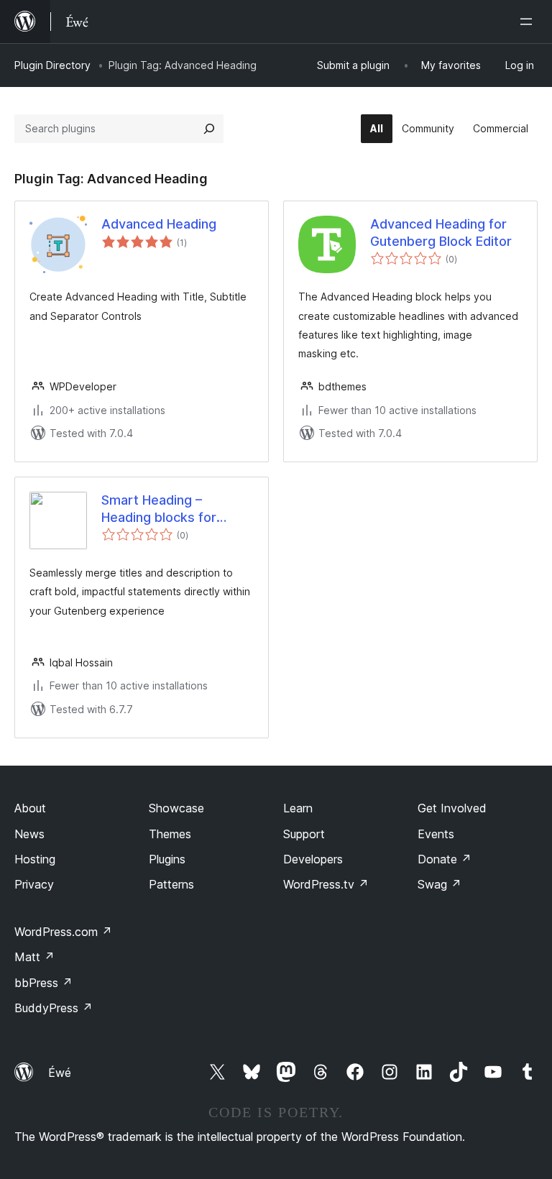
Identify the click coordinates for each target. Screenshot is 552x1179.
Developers (313, 859)
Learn (298, 808)
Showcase (176, 808)
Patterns (171, 884)
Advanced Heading (158, 223)
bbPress (43, 983)
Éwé (59, 1072)
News (29, 834)
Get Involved (452, 808)
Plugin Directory (52, 65)
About (30, 808)
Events (436, 834)
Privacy (34, 884)
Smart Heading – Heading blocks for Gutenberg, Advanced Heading (168, 509)
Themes (170, 834)
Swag (439, 884)
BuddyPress (53, 1008)
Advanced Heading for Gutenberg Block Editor (441, 232)
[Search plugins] (209, 128)
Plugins (167, 859)
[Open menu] (529, 21)
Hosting (34, 859)
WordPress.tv (326, 884)
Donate (445, 859)
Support (304, 834)
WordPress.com (63, 932)
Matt (34, 957)
